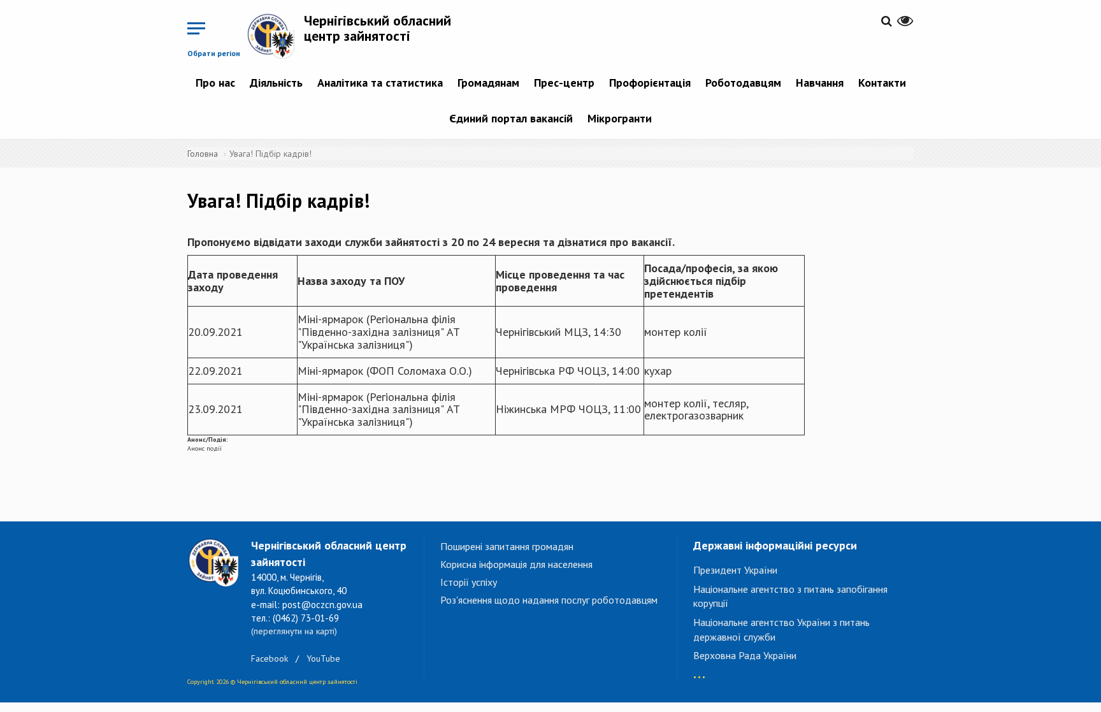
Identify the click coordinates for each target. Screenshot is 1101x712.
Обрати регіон (213, 53)
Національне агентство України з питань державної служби (781, 629)
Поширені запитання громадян (506, 546)
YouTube (323, 658)
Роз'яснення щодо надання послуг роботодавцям (549, 599)
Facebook (269, 658)
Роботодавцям (743, 82)
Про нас (215, 82)
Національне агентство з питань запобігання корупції (790, 596)
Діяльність (276, 82)
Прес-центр (564, 82)
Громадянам (488, 82)
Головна (202, 153)
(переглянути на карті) (294, 631)
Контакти (882, 82)
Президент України (735, 569)
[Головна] (275, 36)
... (699, 670)
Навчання (820, 82)
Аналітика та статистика (380, 82)
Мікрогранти (619, 118)
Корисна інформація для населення (516, 564)
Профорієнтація (650, 82)
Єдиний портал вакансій (511, 118)
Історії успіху (468, 582)
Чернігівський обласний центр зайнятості (377, 28)
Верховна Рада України (744, 655)
